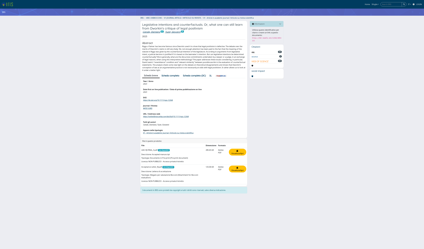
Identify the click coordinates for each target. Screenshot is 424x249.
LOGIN (419, 4)
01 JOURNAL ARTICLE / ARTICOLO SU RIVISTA (182, 18)
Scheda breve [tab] (151, 75)
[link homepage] (8, 4)
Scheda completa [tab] (170, 75)
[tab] (211, 75)
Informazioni (259, 24)
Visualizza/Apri (237, 152)
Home (367, 4)
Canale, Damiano (151, 31)
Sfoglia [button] (374, 4)
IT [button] (409, 4)
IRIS (142, 18)
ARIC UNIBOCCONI (154, 18)
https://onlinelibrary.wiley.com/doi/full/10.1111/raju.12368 (166, 116)
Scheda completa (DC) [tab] (194, 75)
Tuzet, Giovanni (173, 31)
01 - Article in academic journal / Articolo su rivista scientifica (228, 18)
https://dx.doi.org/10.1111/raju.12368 (158, 100)
